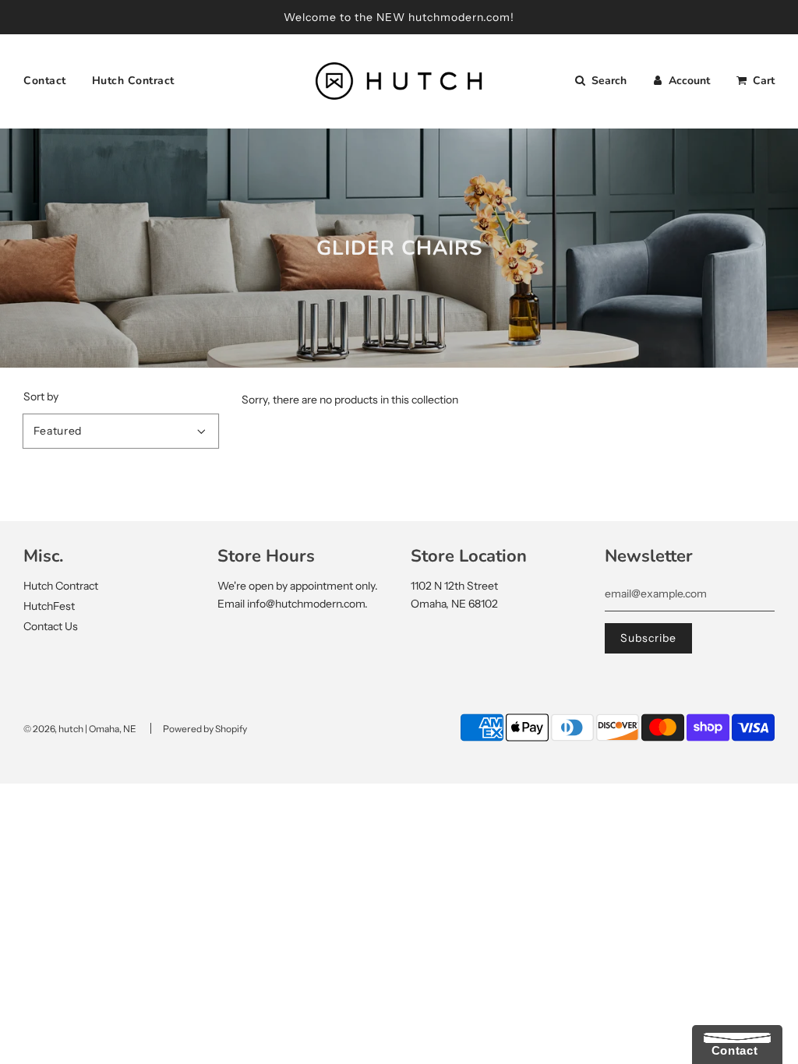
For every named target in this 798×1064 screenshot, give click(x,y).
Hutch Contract (133, 80)
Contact (44, 80)
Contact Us (50, 626)
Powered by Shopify (205, 729)
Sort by (40, 396)
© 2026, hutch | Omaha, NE (79, 729)
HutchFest (49, 606)
